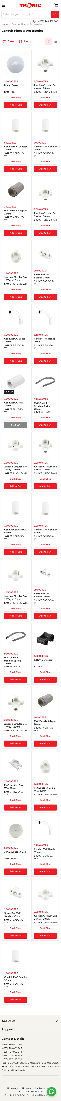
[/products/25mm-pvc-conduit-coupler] (45, 125)
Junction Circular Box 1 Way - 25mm (15, 279)
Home (5, 24)
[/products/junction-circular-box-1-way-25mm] (16, 256)
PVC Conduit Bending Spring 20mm (42, 406)
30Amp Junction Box (15, 851)
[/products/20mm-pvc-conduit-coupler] (16, 125)
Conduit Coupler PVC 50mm (15, 531)
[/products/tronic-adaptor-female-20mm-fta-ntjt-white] (45, 700)
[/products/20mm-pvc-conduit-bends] (45, 318)
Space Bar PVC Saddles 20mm (42, 595)
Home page (12, 1088)
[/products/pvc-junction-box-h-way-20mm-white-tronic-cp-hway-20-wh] (16, 764)
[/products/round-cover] (16, 64)
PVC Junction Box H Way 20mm (15, 787)
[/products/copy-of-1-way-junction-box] (45, 895)
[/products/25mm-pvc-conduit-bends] (16, 318)
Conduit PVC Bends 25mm (14, 340)
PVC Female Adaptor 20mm (45, 723)
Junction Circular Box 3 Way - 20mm (45, 215)
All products (28, 1088)
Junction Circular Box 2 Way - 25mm (15, 468)
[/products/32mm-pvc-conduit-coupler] (16, 956)
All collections (43, 1088)
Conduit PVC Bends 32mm (44, 851)
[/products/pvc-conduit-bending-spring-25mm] (16, 637)
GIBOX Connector (43, 659)
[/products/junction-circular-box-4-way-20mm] (16, 703)
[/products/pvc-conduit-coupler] (45, 509)
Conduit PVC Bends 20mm (44, 340)
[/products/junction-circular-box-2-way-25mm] (16, 446)
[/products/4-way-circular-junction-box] (45, 64)
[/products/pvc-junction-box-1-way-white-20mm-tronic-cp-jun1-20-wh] (45, 767)
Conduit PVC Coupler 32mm (15, 979)
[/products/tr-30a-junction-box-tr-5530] (16, 831)
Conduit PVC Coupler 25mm (45, 148)
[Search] (55, 14)
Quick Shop (15, 97)
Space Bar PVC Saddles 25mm (42, 276)
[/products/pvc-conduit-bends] (45, 828)
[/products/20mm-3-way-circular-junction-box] (45, 194)
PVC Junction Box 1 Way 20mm (44, 789)
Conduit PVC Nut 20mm (13, 404)
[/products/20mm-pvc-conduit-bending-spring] (45, 382)
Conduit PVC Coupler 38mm (45, 531)
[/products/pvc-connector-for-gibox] (45, 639)
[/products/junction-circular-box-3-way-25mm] (45, 446)
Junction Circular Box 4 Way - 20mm (45, 87)
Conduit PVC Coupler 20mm (15, 148)
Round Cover (11, 85)
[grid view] (48, 41)
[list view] (55, 41)
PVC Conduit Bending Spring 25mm (12, 660)
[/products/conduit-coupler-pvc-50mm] (16, 508)
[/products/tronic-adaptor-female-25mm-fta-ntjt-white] (16, 189)
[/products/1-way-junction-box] (16, 575)
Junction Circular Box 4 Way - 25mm (15, 725)
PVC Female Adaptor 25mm (15, 212)
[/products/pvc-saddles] (16, 892)
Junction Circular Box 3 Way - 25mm (45, 468)
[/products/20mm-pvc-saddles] (45, 572)
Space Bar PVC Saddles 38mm (12, 915)
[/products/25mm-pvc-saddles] (45, 254)
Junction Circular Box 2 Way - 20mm (15, 598)
